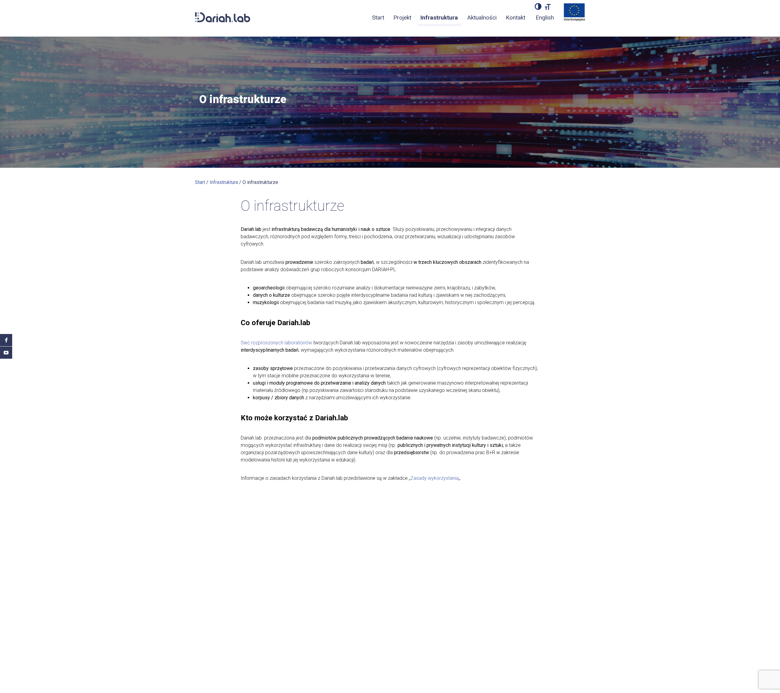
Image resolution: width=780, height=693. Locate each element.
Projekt (402, 17)
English (545, 17)
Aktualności (482, 17)
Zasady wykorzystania (434, 478)
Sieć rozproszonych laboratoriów (276, 343)
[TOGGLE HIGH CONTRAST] (538, 7)
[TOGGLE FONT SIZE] (548, 7)
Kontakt (515, 17)
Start (378, 17)
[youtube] (6, 352)
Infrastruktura (439, 17)
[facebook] (6, 340)
